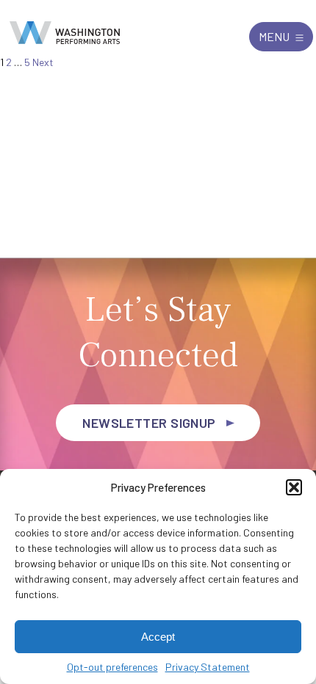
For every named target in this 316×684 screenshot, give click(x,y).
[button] (294, 487)
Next (43, 62)
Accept (158, 636)
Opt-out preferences (112, 667)
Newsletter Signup (149, 423)
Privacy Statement (207, 667)
